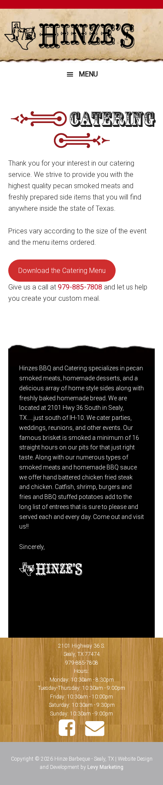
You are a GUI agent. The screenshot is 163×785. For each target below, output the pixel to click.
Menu (88, 74)
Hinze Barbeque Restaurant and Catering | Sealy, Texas (81, 36)
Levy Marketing (105, 767)
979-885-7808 (80, 287)
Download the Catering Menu (62, 270)
